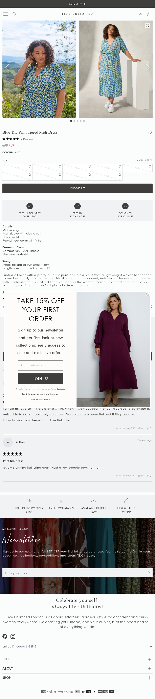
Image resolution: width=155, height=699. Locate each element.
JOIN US (41, 378)
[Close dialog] (148, 294)
